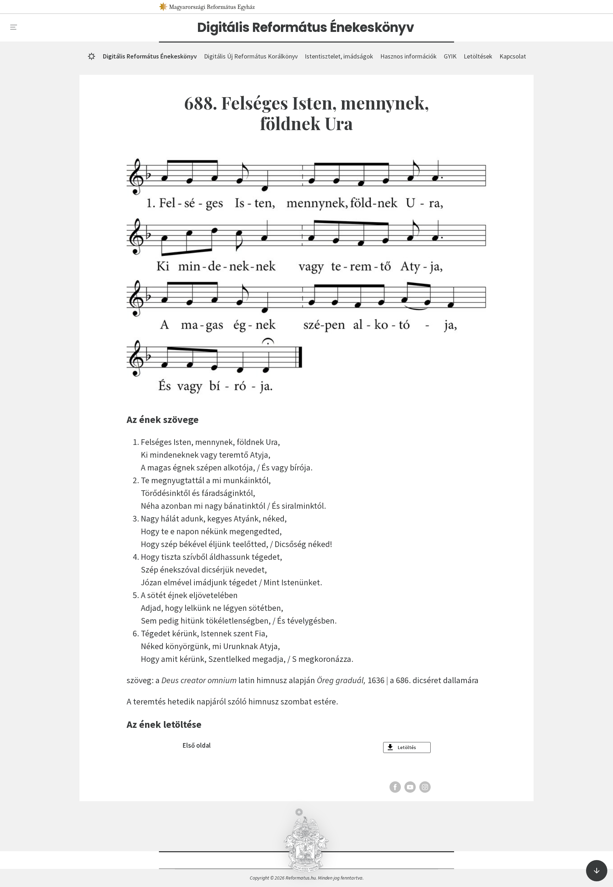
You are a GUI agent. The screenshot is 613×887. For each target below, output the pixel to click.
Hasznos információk (408, 56)
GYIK (450, 56)
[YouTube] (410, 787)
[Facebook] (395, 787)
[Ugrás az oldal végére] (596, 870)
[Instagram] (425, 787)
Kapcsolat (512, 56)
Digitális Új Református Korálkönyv (251, 56)
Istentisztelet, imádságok (339, 56)
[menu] (14, 27)
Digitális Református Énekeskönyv (305, 27)
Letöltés (407, 747)
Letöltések (478, 56)
